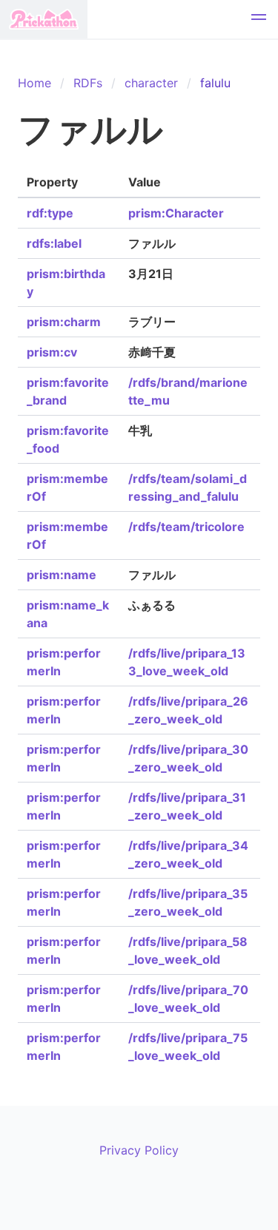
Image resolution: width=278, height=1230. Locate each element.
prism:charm (64, 321)
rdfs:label (54, 243)
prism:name (61, 574)
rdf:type (50, 213)
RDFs (87, 82)
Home (34, 82)
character (151, 82)
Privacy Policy (139, 1150)
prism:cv (52, 352)
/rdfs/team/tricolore (186, 526)
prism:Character (176, 213)
